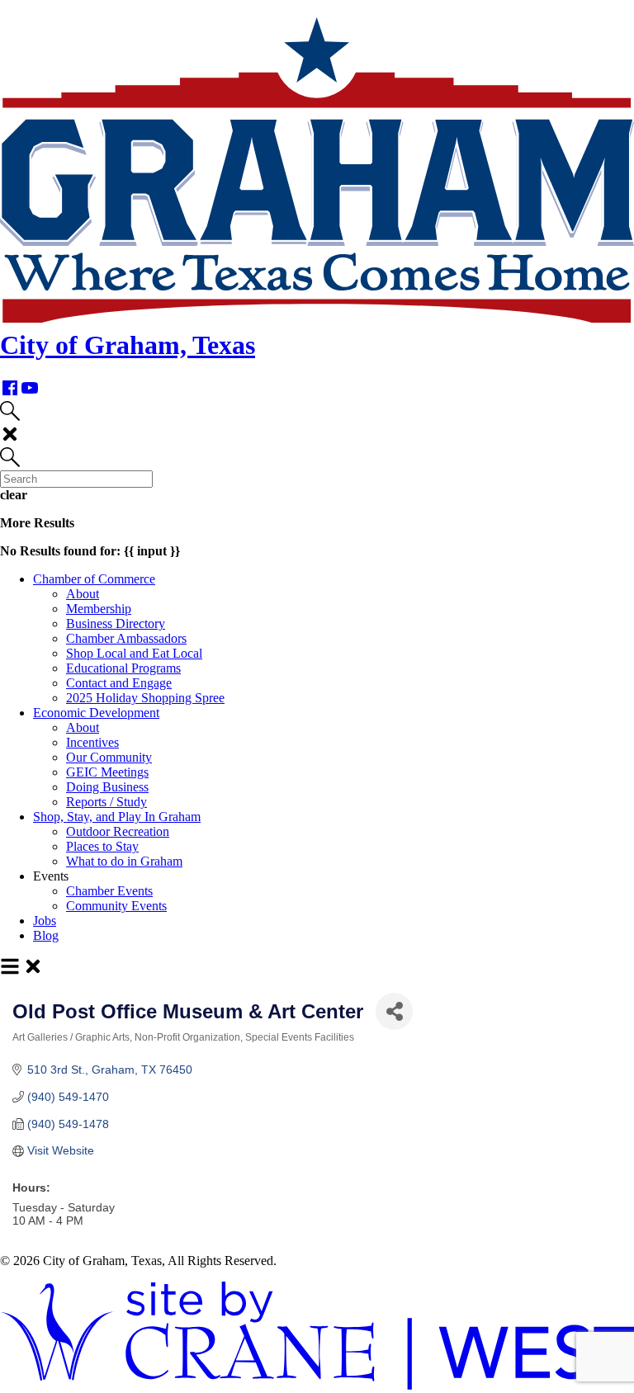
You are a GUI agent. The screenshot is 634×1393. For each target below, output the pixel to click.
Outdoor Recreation (117, 831)
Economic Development (96, 713)
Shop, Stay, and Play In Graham (117, 817)
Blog (46, 935)
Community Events (116, 906)
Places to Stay (102, 846)
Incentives (92, 742)
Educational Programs (123, 668)
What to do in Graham (124, 861)
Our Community (109, 757)
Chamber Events (109, 891)
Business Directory (115, 623)
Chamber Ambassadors (126, 638)
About (82, 594)
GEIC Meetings (107, 772)
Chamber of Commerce (94, 579)
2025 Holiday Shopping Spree (145, 698)
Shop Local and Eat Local (134, 653)
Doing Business (107, 787)
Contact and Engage (119, 683)
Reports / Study (106, 802)
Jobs (44, 921)
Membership (98, 609)
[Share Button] (394, 1011)
